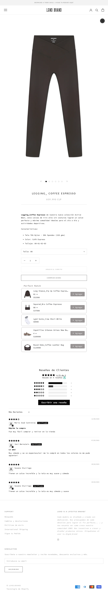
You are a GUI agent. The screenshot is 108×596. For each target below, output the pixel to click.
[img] (14, 419)
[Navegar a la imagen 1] (46, 181)
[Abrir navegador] (5, 10)
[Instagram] (58, 539)
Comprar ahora (54, 278)
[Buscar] (96, 10)
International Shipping (16, 529)
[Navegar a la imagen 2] (49, 181)
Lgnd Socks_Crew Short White (47, 319)
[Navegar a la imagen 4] (55, 181)
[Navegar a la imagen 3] (52, 181)
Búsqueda (9, 517)
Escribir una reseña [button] (54, 402)
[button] (39, 383)
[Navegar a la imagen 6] (62, 181)
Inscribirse (13, 569)
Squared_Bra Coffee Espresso (47, 304)
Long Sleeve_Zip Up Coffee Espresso (51, 291)
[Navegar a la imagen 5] (58, 181)
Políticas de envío (14, 525)
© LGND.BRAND (14, 585)
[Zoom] (102, 21)
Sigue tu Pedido (12, 533)
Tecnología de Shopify (18, 589)
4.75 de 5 (61, 375)
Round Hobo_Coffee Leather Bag (48, 345)
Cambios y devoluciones (16, 521)
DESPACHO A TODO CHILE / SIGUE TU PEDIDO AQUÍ (54, 2)
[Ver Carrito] (103, 10)
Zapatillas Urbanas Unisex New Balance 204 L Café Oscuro (51, 330)
